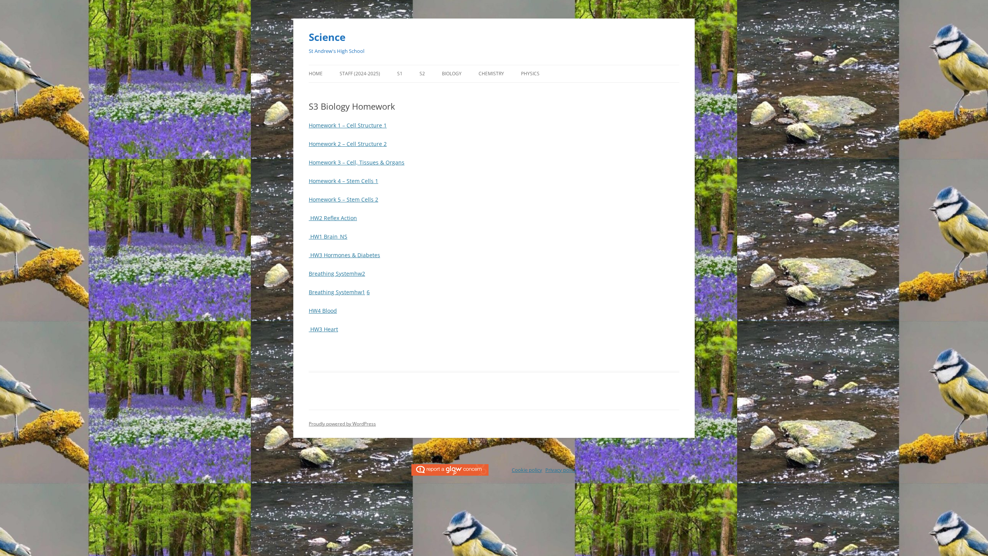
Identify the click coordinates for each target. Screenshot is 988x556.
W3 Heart (326, 329)
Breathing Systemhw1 (337, 292)
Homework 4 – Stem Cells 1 (343, 181)
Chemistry (491, 73)
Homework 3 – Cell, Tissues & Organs (356, 162)
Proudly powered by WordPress (342, 423)
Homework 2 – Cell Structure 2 (348, 143)
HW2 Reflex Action (333, 218)
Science (327, 37)
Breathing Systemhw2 (337, 273)
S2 (422, 73)
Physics (530, 73)
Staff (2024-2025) (360, 73)
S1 (400, 73)
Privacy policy (561, 469)
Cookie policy (527, 469)
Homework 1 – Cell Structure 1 (348, 125)
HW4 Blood (323, 310)
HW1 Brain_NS (328, 236)
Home (316, 73)
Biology (452, 73)
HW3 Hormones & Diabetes (344, 255)
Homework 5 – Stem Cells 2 (343, 199)
